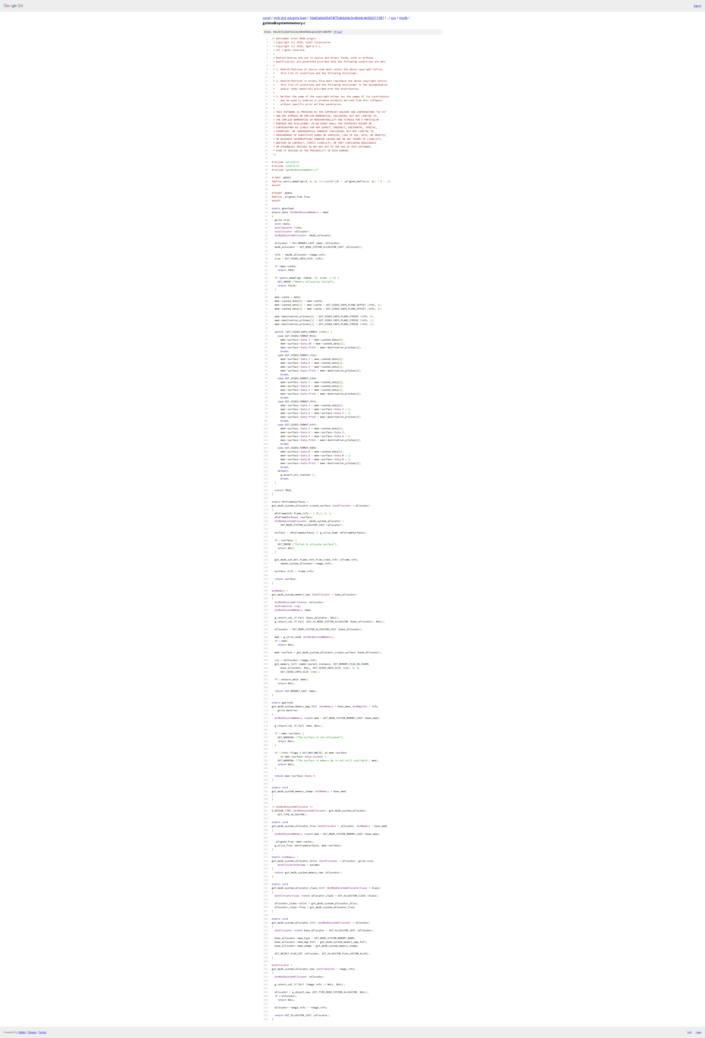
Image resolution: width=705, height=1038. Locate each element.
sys (393, 18)
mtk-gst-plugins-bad (290, 18)
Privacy (32, 1032)
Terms (42, 1032)
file (338, 31)
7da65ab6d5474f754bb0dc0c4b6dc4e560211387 (346, 18)
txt (689, 1032)
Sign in (697, 6)
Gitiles (22, 1032)
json (698, 1032)
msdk (403, 18)
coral (266, 18)
